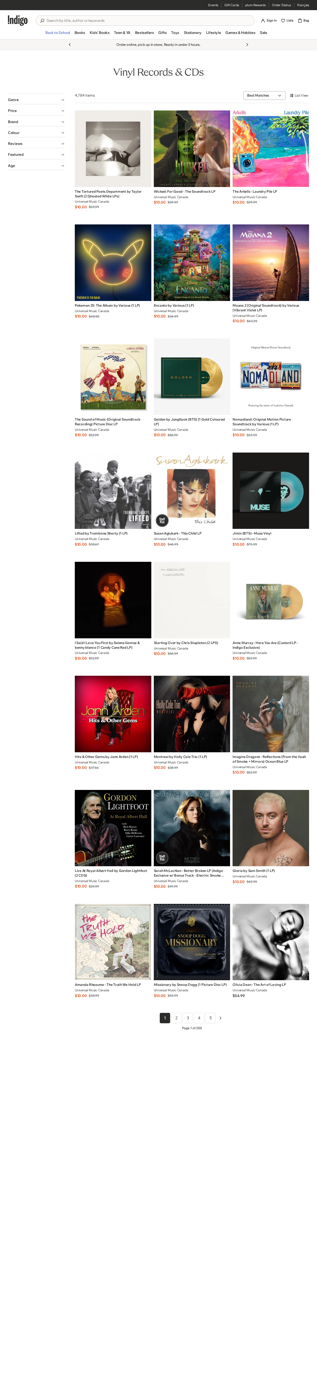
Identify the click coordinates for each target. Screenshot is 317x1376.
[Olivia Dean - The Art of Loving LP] (271, 942)
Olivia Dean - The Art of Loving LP (259, 984)
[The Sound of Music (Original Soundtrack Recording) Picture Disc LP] (113, 376)
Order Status (281, 5)
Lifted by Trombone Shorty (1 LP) (101, 533)
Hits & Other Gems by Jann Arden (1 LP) (106, 757)
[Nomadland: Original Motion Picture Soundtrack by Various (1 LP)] (271, 376)
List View (301, 95)
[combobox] (149, 20)
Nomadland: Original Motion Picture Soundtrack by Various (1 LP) (262, 421)
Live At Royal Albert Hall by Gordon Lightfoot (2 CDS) (111, 873)
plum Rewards (255, 5)
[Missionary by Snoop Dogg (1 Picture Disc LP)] (192, 942)
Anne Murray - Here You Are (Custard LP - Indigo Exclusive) (265, 645)
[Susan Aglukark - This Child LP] (192, 491)
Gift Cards (231, 5)
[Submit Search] (42, 20)
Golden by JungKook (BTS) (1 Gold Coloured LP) (189, 421)
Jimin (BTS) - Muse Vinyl (252, 533)
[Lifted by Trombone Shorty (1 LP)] (113, 491)
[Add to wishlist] (146, 182)
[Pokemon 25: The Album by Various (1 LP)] (113, 262)
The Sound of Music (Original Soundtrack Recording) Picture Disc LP (107, 421)
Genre (13, 99)
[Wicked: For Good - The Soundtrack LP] (192, 148)
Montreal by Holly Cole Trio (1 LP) (180, 757)
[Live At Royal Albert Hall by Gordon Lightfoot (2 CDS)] (113, 828)
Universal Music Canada (92, 201)
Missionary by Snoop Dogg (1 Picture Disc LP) (190, 984)
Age (11, 165)
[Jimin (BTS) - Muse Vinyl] (271, 491)
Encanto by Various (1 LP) (174, 305)
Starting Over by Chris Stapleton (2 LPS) (186, 643)
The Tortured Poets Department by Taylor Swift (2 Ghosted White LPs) (108, 193)
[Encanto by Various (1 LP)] (192, 262)
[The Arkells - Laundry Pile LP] (271, 148)
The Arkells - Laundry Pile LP (255, 191)
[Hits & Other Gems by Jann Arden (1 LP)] (113, 714)
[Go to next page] (220, 1018)
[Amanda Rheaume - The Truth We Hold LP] (113, 942)
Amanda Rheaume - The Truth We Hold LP (108, 984)
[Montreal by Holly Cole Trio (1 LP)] (192, 714)
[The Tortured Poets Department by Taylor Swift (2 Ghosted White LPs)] (113, 148)
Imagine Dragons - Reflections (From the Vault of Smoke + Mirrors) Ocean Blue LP (269, 759)
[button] (57, 34)
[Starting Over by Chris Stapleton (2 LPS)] (192, 600)
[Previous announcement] (69, 44)
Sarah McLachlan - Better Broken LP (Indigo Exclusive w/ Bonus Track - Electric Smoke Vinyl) (188, 873)
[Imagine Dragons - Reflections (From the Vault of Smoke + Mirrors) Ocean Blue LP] (271, 714)
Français (303, 5)
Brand (13, 121)
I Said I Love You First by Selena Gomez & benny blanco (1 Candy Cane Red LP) (107, 645)
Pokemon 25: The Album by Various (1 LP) (107, 305)
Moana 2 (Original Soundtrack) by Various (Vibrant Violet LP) (266, 307)
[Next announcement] (247, 44)
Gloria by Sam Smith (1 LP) (254, 870)
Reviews (15, 143)
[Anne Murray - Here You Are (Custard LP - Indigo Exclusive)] (271, 600)
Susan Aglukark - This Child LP (178, 533)
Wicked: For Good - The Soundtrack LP (184, 191)
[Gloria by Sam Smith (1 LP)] (271, 828)
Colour (13, 132)
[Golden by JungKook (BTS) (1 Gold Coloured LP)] (192, 376)
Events (213, 5)
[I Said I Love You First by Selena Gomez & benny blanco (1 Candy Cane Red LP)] (113, 600)
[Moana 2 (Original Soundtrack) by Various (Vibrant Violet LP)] (271, 262)
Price (12, 110)
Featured (16, 154)
